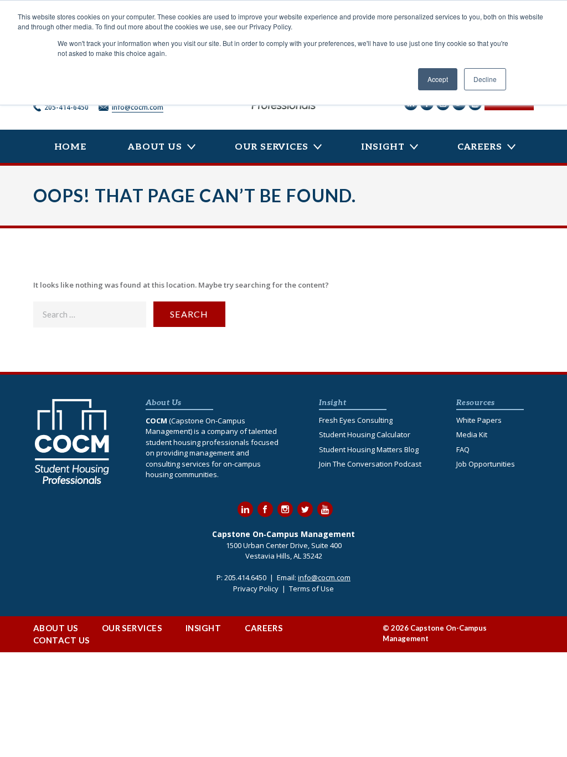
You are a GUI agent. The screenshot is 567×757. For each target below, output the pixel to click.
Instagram (285, 509)
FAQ (463, 449)
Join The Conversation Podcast (370, 464)
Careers (479, 147)
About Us (155, 147)
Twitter (305, 509)
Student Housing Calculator (364, 434)
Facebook (265, 509)
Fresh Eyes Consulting (356, 420)
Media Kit (471, 434)
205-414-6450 (66, 107)
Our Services (271, 147)
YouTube (325, 509)
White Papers (479, 420)
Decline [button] (485, 79)
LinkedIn (245, 509)
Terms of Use (311, 589)
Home (70, 147)
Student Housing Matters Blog (369, 449)
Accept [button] (437, 79)
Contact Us (61, 640)
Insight (383, 147)
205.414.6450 (245, 577)
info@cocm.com (137, 107)
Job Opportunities (485, 464)
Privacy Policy (256, 589)
